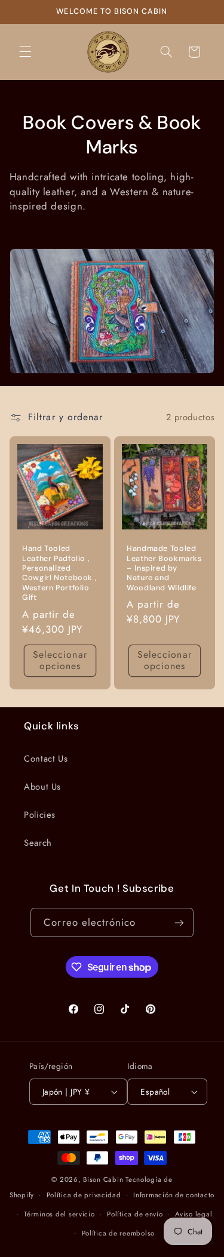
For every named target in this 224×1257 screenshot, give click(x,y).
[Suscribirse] (178, 922)
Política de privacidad (84, 1195)
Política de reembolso (118, 1233)
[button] (25, 52)
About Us (42, 786)
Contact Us (45, 758)
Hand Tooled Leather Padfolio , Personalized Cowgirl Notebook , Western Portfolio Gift (59, 573)
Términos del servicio (59, 1214)
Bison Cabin (103, 1179)
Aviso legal (193, 1214)
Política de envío (135, 1214)
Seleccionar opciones (60, 660)
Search (38, 842)
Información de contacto (173, 1195)
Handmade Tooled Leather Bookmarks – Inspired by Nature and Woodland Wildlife (164, 568)
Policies (40, 814)
